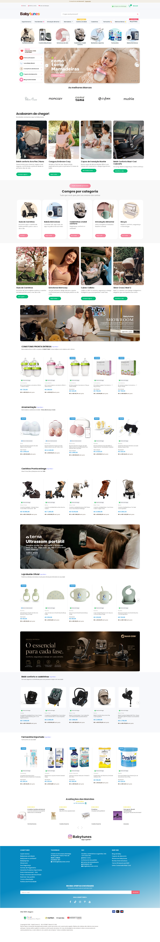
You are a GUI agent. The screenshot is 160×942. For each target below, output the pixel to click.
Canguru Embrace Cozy (60, 161)
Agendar (88, 1)
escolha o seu (120, 171)
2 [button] (133, 80)
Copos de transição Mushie (93, 161)
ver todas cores (89, 171)
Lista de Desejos (44, 5)
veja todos (54, 174)
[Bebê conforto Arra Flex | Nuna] (31, 140)
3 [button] (135, 80)
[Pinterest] (85, 902)
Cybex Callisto (87, 287)
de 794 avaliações (79, 803)
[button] (78, 827)
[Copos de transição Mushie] (96, 140)
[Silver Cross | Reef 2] (128, 266)
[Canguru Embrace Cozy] (64, 140)
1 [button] (131, 80)
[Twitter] (75, 902)
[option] (31, 68)
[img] (80, 801)
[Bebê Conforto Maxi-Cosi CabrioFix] (128, 140)
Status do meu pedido (89, 860)
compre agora (23, 174)
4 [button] (137, 80)
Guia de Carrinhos (24, 287)
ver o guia (22, 297)
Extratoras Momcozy (58, 287)
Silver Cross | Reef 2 (122, 287)
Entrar (24, 5)
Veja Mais (55, 347)
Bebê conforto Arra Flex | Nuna (30, 161)
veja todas (54, 298)
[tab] (36, 346)
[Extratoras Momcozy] (64, 266)
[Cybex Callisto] (96, 266)
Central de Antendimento (90, 862)
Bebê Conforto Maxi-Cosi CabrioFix (125, 162)
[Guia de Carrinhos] (31, 266)
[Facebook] (70, 902)
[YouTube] (89, 902)
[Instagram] (80, 902)
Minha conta (32, 5)
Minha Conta (86, 858)
